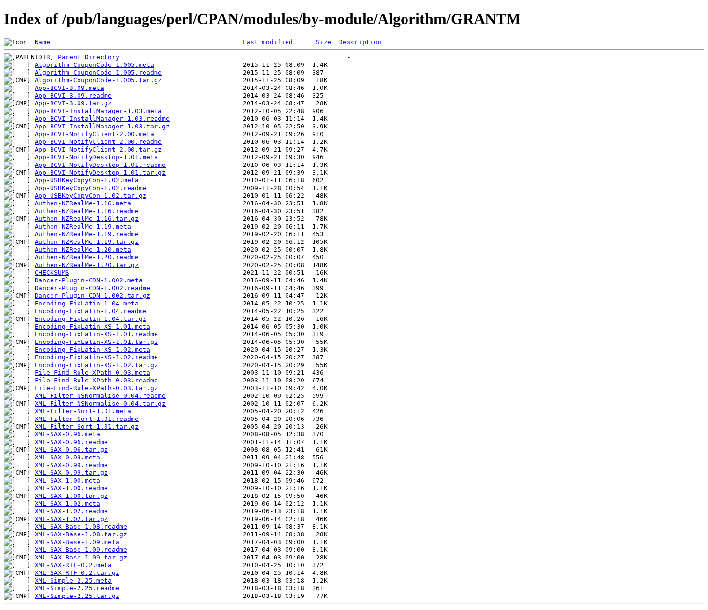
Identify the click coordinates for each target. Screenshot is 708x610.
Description (360, 42)
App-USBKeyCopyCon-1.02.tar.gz (90, 195)
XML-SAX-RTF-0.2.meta (73, 565)
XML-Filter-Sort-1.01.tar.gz (87, 426)
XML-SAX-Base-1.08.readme (81, 526)
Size (323, 42)
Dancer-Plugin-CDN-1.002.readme (92, 288)
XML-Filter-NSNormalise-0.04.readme (100, 395)
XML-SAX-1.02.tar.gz (71, 518)
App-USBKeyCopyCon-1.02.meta (87, 180)
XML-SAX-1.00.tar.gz (71, 495)
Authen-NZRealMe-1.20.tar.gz (87, 264)
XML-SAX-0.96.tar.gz (71, 449)
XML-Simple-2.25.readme (77, 588)
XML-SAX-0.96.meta (67, 434)
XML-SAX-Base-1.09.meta (77, 542)
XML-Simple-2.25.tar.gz (77, 595)
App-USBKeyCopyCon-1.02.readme (90, 187)
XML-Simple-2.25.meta (73, 580)
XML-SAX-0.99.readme (71, 465)
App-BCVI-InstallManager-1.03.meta (98, 110)
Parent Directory (88, 57)
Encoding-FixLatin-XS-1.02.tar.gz (96, 365)
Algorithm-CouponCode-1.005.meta (94, 64)
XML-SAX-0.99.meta (67, 457)
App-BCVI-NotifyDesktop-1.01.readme (100, 164)
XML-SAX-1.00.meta (67, 480)
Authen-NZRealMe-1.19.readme (87, 234)
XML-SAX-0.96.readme (71, 441)
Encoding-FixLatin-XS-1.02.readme (96, 357)
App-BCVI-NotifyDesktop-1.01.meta (96, 157)
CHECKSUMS (52, 272)
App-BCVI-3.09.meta (69, 87)
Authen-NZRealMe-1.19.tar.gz (87, 241)
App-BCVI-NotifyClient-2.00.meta (94, 134)
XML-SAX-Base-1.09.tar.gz (81, 557)
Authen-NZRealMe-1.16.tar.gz (87, 218)
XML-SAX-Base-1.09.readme (81, 549)
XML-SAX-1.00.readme (71, 488)
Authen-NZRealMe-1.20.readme (87, 257)
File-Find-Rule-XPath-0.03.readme (96, 380)
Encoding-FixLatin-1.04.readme (90, 311)
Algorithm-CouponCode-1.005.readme (98, 72)
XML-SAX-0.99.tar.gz (71, 472)
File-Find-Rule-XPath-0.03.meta (92, 372)
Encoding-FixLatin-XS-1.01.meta (92, 326)
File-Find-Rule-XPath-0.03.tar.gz (96, 388)
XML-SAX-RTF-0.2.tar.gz (77, 572)
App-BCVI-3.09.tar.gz (73, 103)
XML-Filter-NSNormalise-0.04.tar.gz (100, 403)
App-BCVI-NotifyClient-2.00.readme (98, 141)
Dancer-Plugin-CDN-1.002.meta (89, 280)
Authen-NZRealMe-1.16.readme (87, 211)
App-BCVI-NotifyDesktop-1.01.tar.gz (100, 172)
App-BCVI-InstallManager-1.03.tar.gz (102, 126)
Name (42, 42)
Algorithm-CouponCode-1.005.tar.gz (98, 80)
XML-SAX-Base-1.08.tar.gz (81, 534)
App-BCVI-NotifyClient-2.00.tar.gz (98, 149)
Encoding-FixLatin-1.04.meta (87, 303)
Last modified (268, 42)
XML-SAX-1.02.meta (67, 503)
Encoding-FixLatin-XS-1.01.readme (96, 334)
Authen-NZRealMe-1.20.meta (83, 249)
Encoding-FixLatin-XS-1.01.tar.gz (96, 341)
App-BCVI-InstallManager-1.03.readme (102, 118)
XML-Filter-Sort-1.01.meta (83, 411)
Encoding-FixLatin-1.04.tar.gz (90, 318)
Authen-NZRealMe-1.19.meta (83, 226)
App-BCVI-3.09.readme (73, 95)
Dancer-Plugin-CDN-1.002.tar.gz (92, 295)
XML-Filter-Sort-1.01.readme (87, 418)
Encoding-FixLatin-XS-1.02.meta (92, 349)
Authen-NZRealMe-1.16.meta (83, 203)
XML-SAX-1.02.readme (71, 511)
